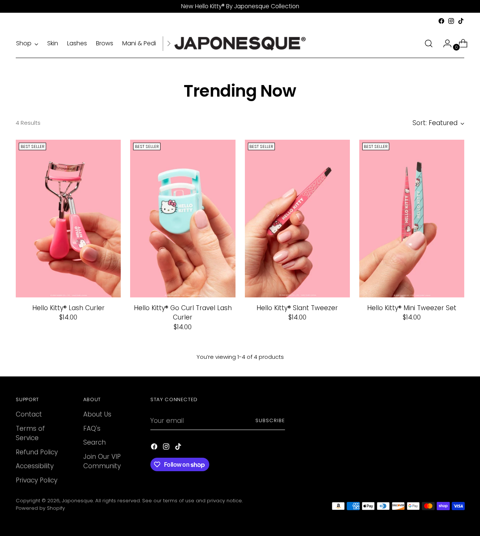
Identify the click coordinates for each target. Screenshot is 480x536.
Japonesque (77, 500)
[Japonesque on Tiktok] (461, 21)
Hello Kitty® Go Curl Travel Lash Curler (183, 312)
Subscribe (270, 420)
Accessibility (35, 465)
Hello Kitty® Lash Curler (68, 307)
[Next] (168, 43)
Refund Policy (37, 452)
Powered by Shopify (40, 508)
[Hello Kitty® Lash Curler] (68, 218)
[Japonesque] (240, 44)
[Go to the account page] (444, 43)
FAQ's (91, 428)
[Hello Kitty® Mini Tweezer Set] (411, 218)
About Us (97, 414)
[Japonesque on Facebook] (441, 21)
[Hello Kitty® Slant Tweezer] (297, 218)
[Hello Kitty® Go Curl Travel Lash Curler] (182, 218)
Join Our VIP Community (102, 461)
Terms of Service (30, 433)
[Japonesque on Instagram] (451, 21)
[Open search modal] (428, 43)
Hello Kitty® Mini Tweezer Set (411, 307)
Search (94, 442)
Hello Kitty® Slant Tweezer (297, 307)
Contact (29, 414)
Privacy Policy (36, 480)
